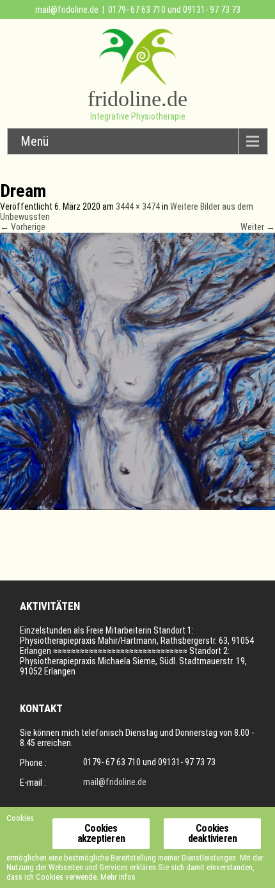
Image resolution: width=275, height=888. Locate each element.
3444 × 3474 (138, 206)
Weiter (257, 227)
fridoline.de (137, 99)
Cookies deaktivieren (212, 833)
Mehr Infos (118, 877)
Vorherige (22, 227)
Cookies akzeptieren (101, 833)
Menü (34, 141)
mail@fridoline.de (66, 9)
